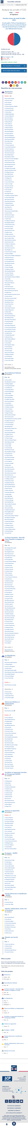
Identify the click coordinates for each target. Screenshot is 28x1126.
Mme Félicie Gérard (9, 823)
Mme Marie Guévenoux (10, 201)
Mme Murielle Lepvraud (10, 608)
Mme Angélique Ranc (9, 511)
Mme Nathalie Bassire (9, 917)
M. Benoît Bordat (8, 121)
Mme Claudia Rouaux (9, 800)
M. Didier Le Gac (8, 232)
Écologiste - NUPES (11, 853)
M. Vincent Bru (8, 727)
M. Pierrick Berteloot (9, 391)
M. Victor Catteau (8, 409)
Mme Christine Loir (9, 475)
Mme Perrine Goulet (9, 742)
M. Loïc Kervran (8, 827)
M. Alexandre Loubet (9, 480)
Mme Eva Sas (7, 883)
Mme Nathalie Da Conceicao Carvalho (13, 418)
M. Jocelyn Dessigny (9, 424)
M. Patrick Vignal (8, 350)
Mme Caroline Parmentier (10, 504)
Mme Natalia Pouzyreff (10, 308)
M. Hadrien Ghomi (9, 187)
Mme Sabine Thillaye (9, 766)
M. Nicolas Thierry (9, 889)
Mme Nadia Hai (8, 207)
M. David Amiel (8, 104)
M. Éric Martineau (8, 754)
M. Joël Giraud (8, 191)
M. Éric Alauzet (8, 102)
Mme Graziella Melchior (10, 271)
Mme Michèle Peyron (9, 300)
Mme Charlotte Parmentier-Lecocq (12, 294)
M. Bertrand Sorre (8, 337)
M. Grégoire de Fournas (10, 420)
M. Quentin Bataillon (9, 110)
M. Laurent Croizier (9, 731)
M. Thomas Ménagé (9, 500)
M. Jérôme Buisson (9, 405)
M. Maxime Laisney (9, 596)
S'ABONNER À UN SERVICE (13, 1110)
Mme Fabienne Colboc (9, 156)
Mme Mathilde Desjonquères (11, 737)
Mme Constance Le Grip (10, 236)
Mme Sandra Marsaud (9, 263)
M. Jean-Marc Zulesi (9, 360)
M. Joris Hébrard (8, 461)
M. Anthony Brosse (9, 133)
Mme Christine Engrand (10, 432)
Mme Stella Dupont (9, 174)
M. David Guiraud (8, 590)
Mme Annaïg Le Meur (9, 238)
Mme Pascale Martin (9, 611)
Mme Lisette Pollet (9, 507)
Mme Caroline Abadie (9, 98)
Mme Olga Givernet (9, 193)
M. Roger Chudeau (9, 412)
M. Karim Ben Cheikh (9, 866)
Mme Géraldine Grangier (10, 451)
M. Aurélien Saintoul (9, 629)
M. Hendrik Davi (8, 579)
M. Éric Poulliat (8, 306)
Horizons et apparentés (12, 810)
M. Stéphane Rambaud (10, 509)
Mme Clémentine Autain (10, 555)
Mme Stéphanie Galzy (9, 442)
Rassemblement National (13, 373)
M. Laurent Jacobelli (9, 463)
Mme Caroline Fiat (9, 649)
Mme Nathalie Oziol (9, 619)
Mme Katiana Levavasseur (10, 473)
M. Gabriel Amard (8, 549)
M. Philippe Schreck (9, 525)
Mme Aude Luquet (9, 750)
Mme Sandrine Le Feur (9, 230)
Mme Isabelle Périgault (10, 674)
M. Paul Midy (7, 278)
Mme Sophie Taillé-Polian (10, 887)
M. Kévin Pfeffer (8, 506)
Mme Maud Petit (8, 762)
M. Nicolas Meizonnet (9, 492)
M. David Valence (8, 346)
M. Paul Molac (8, 929)
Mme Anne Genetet (9, 185)
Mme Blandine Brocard (10, 725)
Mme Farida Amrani (9, 553)
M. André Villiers (8, 846)
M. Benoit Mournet (9, 280)
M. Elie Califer (8, 783)
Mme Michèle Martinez (10, 484)
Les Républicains (10, 655)
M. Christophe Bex (9, 559)
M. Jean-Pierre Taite (9, 678)
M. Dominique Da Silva (10, 162)
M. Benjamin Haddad (9, 205)
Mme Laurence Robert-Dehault (11, 515)
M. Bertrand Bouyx (9, 127)
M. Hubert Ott (8, 758)
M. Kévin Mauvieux (9, 490)
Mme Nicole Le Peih (9, 242)
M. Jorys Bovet (8, 403)
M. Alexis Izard (8, 218)
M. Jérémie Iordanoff (9, 871)
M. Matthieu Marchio (9, 482)
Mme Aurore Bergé (9, 119)
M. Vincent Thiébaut (9, 844)
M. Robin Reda (8, 311)
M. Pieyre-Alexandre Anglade (11, 106)
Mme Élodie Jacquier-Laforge (11, 744)
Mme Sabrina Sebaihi (9, 885)
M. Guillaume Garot (9, 790)
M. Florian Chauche (9, 569)
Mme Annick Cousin (9, 416)
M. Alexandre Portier (9, 695)
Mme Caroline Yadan (9, 358)
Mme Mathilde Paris (9, 502)
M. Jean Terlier (8, 342)
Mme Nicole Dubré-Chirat (10, 170)
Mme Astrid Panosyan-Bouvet (11, 290)
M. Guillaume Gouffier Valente (11, 195)
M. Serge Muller (8, 494)
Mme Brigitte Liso (8, 249)
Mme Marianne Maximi (10, 615)
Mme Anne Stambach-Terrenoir (11, 633)
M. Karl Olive (7, 284)
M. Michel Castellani (9, 921)
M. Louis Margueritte (9, 259)
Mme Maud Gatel (8, 740)
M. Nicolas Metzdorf (9, 275)
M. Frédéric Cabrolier (9, 407)
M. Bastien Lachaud (9, 594)
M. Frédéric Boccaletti (9, 399)
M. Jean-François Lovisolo (10, 251)
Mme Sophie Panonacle (10, 288)
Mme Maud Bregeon (9, 131)
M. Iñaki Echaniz (8, 788)
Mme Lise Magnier (9, 837)
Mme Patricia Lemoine (10, 247)
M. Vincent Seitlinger (9, 676)
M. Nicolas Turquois (9, 768)
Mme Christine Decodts (10, 164)
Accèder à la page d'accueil (2, 1)
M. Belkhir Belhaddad (9, 114)
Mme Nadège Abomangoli (10, 547)
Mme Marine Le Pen (9, 467)
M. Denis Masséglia (9, 267)
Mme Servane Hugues (9, 214)
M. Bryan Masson (8, 488)
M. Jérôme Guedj (8, 792)
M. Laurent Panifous (9, 952)
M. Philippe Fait (8, 178)
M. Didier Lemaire (8, 835)
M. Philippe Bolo (8, 723)
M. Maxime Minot (8, 693)
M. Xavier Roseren (9, 323)
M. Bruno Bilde (8, 393)
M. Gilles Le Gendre (9, 234)
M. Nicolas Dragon (9, 430)
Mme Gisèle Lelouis (9, 471)
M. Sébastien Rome (9, 627)
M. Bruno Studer (8, 341)
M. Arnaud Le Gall (8, 598)
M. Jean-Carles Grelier (9, 197)
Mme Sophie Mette (9, 756)
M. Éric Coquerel (8, 573)
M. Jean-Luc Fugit (8, 183)
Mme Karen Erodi (8, 584)
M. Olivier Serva (8, 932)
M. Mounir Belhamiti (9, 116)
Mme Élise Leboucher (9, 600)
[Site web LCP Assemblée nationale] (14, 1078)
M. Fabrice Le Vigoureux (10, 244)
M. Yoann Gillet (8, 445)
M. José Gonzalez (8, 447)
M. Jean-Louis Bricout (9, 944)
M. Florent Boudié (8, 125)
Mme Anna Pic (8, 798)
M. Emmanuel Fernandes (10, 588)
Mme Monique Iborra (9, 216)
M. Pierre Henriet (8, 209)
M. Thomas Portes (9, 621)
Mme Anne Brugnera (9, 135)
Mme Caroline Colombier (10, 414)
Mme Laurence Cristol (9, 160)
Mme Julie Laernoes (9, 873)
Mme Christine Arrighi (9, 860)
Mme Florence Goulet (9, 449)
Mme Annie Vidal (8, 348)
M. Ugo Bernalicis (8, 557)
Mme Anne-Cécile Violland (10, 848)
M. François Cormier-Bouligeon (11, 158)
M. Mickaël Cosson (9, 729)
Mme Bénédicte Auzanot (10, 381)
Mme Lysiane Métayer (9, 282)
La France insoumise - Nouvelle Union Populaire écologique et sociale (15, 539)
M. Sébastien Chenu (9, 411)
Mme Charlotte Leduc (9, 602)
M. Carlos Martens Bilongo (10, 561)
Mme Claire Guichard (9, 199)
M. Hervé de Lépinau (9, 422)
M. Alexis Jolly (8, 465)
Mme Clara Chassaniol (9, 152)
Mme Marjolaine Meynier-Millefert (12, 276)
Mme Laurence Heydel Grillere (11, 211)
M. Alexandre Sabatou (9, 521)
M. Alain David (8, 785)
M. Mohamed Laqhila (9, 746)
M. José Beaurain (8, 387)
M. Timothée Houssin (9, 459)
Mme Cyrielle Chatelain (10, 867)
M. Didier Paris (8, 292)
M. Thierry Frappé (8, 438)
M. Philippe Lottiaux (9, 478)
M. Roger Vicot (8, 806)
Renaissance (9, 91)
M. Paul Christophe (9, 819)
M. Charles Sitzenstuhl (9, 335)
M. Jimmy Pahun (8, 760)
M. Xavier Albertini (9, 817)
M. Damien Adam (8, 100)
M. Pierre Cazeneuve (9, 149)
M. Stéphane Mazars (9, 269)
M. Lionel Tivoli (8, 533)
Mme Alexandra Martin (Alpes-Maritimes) (14, 672)
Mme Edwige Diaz (9, 426)
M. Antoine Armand (9, 108)
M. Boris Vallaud (8, 804)
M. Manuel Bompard (9, 563)
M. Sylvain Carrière (9, 567)
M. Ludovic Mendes (9, 273)
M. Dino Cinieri (8, 691)
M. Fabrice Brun (8, 668)
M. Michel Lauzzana (9, 226)
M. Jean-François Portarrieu (11, 841)
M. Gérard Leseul (8, 794)
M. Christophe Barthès (9, 385)
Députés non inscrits (11, 937)
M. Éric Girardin (8, 189)
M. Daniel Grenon (8, 453)
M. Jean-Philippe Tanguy (10, 529)
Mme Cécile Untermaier (10, 802)
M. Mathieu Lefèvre (9, 245)
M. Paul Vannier (8, 641)
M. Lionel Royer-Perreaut (10, 329)
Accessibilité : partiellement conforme (17, 1116)
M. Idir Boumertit (8, 565)
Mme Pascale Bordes (9, 401)
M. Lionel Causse (8, 143)
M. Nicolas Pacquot (9, 286)
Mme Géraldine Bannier (10, 719)
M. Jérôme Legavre (9, 604)
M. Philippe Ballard (9, 383)
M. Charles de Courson (9, 925)
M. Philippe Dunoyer (9, 172)
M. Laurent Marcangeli (9, 839)
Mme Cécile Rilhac (9, 313)
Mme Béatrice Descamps (10, 927)
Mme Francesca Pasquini (10, 877)
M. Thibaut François (9, 436)
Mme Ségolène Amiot (9, 551)
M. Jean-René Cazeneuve (10, 147)
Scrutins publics (10, 4)
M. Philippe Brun (8, 781)
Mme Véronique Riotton (10, 315)
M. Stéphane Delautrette (10, 787)
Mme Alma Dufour (9, 582)
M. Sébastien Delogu (9, 580)
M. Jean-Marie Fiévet (9, 181)
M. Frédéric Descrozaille (10, 168)
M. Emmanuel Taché (9, 527)
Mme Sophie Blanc (9, 397)
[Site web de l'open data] (14, 1088)
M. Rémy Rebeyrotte (9, 310)
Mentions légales (5, 1116)
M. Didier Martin (8, 265)
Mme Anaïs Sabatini (9, 519)
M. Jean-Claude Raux (9, 881)
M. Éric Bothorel (8, 123)
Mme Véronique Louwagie (10, 684)
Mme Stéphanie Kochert (10, 829)
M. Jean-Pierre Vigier (9, 697)
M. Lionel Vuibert (8, 356)
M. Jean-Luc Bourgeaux (10, 666)
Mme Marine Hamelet (9, 457)
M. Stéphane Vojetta (9, 354)
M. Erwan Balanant (9, 717)
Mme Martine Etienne (9, 586)
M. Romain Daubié (9, 735)
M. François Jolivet (9, 825)
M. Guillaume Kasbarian (10, 220)
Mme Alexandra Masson (10, 486)
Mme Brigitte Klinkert (9, 222)
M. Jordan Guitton (9, 455)
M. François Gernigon (9, 821)
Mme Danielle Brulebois (10, 137)
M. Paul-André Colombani (10, 923)
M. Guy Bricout (8, 919)
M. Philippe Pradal (9, 843)
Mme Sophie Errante (9, 176)
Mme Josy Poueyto (9, 764)
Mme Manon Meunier (9, 617)
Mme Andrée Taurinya (9, 637)
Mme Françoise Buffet (9, 139)
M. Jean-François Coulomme (11, 577)
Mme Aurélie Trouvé (9, 639)
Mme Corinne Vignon (9, 352)
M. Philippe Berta (8, 721)
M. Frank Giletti (8, 444)
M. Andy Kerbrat (8, 592)
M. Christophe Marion (9, 261)
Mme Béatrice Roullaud (10, 517)
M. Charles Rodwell (9, 321)
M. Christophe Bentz (9, 389)
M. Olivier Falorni (8, 946)
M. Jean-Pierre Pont (9, 304)
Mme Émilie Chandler (9, 150)
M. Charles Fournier (9, 869)
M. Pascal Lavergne (9, 228)
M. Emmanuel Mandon (10, 752)
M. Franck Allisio (8, 380)
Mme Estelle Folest (9, 739)
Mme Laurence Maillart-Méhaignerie (13, 255)
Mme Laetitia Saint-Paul (10, 331)
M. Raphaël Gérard (9, 203)
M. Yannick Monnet (9, 902)
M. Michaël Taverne (9, 531)
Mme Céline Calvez (9, 141)
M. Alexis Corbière (9, 575)
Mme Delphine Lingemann (10, 748)
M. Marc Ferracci (8, 180)
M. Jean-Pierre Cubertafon (10, 733)
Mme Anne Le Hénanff (10, 833)
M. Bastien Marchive (9, 257)
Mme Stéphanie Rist (9, 317)
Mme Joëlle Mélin (8, 496)
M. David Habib (8, 948)
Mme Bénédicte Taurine (10, 635)
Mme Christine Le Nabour (10, 240)
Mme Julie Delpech (9, 166)
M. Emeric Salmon (9, 523)
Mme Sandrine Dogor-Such (11, 428)
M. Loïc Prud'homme (9, 623)
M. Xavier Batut (8, 112)
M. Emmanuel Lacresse (10, 224)
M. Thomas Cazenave (9, 145)
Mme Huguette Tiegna (9, 344)
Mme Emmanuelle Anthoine (11, 662)
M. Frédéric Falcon (9, 434)
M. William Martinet (9, 610)
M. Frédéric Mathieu (9, 613)
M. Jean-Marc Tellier (9, 904)
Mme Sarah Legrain (9, 606)
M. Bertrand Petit (8, 796)
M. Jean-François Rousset (10, 327)
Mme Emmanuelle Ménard (10, 950)
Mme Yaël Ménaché (9, 498)
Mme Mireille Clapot (9, 154)
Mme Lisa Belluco (8, 864)
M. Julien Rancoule (9, 513)
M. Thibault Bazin (8, 664)
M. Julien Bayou (8, 862)
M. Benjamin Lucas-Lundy (10, 875)
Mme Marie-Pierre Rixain (10, 319)
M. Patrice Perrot (8, 296)
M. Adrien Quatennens (10, 625)
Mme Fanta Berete (9, 118)
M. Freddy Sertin (8, 333)
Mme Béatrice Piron (9, 302)
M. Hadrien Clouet (9, 571)
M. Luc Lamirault (8, 831)
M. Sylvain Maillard (9, 253)
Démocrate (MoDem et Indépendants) (14, 1008)
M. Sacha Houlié (8, 213)
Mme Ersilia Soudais (9, 631)
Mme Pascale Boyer (9, 129)
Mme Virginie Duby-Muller (10, 670)
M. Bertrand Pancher (9, 930)
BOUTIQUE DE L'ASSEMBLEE (13, 1105)
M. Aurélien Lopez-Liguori (10, 476)
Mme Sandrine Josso (9, 710)
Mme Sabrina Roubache (10, 325)
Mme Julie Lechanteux (9, 469)
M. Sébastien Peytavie (9, 879)
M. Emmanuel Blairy (9, 395)
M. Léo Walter (8, 642)
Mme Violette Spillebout (10, 339)
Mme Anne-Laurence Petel (10, 298)
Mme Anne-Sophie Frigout (10, 440)
